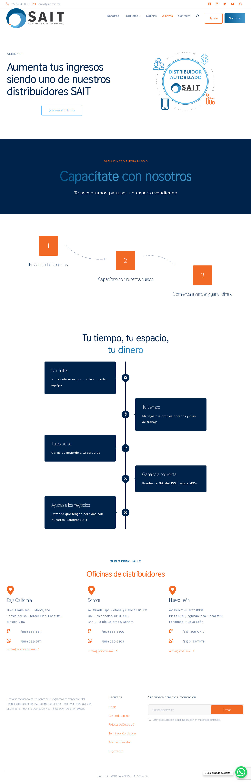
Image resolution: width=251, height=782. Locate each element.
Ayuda (112, 707)
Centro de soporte (119, 716)
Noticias (151, 16)
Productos (131, 16)
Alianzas (167, 16)
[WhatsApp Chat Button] (241, 772)
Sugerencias (116, 751)
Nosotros (113, 16)
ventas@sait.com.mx (100, 651)
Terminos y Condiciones (122, 733)
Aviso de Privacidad (120, 742)
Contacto (184, 16)
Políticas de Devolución (122, 724)
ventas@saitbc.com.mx (21, 649)
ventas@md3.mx (179, 651)
